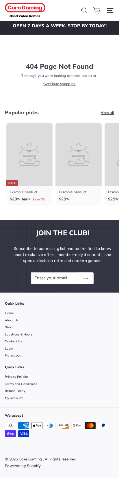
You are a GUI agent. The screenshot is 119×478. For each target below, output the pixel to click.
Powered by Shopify (23, 466)
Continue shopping (59, 84)
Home (9, 313)
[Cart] (96, 10)
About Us (11, 320)
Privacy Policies (17, 377)
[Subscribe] (85, 278)
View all (107, 113)
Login (9, 348)
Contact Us (13, 341)
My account (14, 355)
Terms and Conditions (21, 384)
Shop (9, 327)
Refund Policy (15, 391)
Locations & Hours (18, 334)
